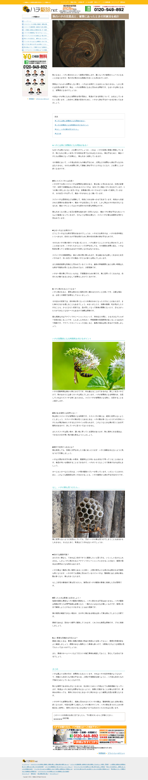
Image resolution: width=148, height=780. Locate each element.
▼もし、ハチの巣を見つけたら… (67, 129)
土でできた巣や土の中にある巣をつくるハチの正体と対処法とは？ (92, 769)
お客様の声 (81, 2)
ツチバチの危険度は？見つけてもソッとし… (36, 32)
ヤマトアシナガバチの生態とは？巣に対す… (36, 35)
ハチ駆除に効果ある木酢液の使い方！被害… (36, 30)
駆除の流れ (74, 2)
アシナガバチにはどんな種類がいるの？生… (36, 41)
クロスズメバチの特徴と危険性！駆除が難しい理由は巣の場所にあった (50, 764)
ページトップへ (65, 2)
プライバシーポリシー (42, 99)
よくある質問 (89, 2)
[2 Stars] (56, 719)
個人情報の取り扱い (43, 773)
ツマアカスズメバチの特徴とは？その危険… (36, 50)
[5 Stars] (61, 719)
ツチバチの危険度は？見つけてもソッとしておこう (58, 766)
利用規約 (31, 99)
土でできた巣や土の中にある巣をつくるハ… (36, 44)
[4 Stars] (59, 719)
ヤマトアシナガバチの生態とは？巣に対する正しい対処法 (89, 766)
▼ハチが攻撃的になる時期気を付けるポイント (72, 125)
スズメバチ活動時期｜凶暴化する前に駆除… (36, 27)
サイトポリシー (54, 773)
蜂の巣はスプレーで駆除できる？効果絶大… (36, 47)
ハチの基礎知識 (106, 2)
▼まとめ (58, 133)
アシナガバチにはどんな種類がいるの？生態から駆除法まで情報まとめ (53, 769)
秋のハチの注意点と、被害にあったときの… (36, 38)
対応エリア (97, 2)
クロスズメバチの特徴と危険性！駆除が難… (36, 24)
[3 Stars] (58, 719)
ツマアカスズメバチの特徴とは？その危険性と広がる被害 (53, 771)
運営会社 (122, 2)
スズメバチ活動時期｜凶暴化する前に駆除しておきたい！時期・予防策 (89, 764)
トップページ (27, 21)
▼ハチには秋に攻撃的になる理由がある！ (70, 121)
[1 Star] (54, 719)
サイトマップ (115, 2)
